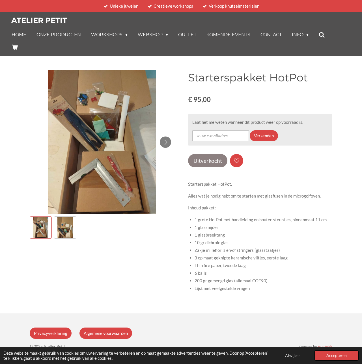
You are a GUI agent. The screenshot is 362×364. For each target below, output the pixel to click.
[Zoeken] (322, 35)
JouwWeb (324, 346)
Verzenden (264, 135)
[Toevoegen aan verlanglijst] (236, 160)
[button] (41, 227)
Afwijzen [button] (293, 355)
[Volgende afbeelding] (165, 142)
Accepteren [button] (336, 355)
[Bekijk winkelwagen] (14, 47)
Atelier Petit (39, 20)
